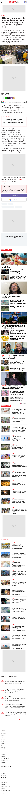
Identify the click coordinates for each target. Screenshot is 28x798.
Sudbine (3, 752)
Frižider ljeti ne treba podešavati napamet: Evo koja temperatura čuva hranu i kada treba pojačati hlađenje (15, 706)
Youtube (5, 775)
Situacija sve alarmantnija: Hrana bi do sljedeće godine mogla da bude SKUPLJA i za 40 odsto (18, 583)
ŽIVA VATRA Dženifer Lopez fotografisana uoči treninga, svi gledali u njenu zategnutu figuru (15, 698)
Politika (3, 735)
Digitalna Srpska (5, 758)
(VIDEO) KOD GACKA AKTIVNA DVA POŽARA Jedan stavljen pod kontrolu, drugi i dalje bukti (15, 690)
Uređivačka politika (5, 790)
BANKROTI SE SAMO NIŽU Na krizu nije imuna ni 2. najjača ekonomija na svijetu (18, 492)
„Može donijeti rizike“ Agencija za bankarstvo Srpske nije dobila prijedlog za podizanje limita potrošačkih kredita (18, 564)
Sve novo (21, 720)
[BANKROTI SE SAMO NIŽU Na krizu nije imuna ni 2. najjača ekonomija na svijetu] (5, 492)
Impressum (4, 782)
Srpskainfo (7, 93)
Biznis (3, 15)
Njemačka (19, 207)
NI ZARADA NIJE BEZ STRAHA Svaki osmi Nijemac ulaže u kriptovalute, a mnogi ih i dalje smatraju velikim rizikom (13, 122)
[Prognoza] (25, 2)
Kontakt (3, 788)
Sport (2, 745)
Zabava (3, 750)
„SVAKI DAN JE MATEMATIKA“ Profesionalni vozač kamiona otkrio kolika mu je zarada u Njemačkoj (18, 574)
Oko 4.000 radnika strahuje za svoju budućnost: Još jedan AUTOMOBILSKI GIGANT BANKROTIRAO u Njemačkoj (19, 474)
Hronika (3, 743)
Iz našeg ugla (4, 760)
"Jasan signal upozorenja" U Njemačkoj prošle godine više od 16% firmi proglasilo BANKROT (19, 511)
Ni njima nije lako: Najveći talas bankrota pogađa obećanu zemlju (18, 420)
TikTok (4, 777)
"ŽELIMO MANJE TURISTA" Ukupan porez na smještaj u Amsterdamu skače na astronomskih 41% (18, 555)
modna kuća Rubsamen (8, 207)
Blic (14, 145)
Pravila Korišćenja (5, 786)
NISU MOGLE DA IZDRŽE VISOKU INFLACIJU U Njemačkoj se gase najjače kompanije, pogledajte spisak (18, 484)
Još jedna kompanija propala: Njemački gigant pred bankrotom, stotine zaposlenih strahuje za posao (18, 448)
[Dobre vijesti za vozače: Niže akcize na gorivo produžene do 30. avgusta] (5, 601)
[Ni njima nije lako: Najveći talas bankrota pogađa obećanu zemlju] (5, 420)
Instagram (5, 773)
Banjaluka (3, 762)
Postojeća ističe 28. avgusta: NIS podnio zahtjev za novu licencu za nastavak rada (18, 637)
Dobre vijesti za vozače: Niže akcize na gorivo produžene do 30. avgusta (18, 601)
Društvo (3, 739)
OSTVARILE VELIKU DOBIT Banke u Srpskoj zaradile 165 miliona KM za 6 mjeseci (18, 610)
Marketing (3, 784)
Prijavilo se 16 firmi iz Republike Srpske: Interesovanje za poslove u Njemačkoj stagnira (18, 546)
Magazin (3, 754)
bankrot (5, 203)
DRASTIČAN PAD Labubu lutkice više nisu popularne (18, 618)
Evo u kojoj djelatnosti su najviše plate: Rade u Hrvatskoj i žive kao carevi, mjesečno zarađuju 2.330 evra (18, 628)
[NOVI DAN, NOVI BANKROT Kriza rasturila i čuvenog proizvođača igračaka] (5, 456)
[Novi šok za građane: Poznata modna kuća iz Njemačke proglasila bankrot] (5, 465)
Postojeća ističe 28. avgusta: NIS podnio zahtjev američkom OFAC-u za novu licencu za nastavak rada (18, 646)
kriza (11, 203)
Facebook (5, 769)
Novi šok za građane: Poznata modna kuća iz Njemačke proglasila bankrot (19, 465)
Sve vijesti (3, 733)
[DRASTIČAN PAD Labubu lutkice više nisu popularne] (5, 619)
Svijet (2, 737)
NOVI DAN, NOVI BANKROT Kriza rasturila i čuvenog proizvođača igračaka (18, 456)
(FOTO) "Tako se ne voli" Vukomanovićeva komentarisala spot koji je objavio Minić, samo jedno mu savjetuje (15, 682)
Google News (15, 200)
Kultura (3, 756)
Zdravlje (3, 747)
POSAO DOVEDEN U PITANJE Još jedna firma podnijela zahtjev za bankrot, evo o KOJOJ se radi (18, 502)
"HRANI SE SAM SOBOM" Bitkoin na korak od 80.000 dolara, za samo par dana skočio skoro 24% (18, 592)
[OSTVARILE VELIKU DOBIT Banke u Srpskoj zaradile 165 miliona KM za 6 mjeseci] (5, 610)
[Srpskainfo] (14, 2)
